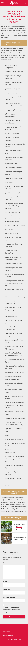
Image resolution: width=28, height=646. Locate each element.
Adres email (6, 589)
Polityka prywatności (8, 635)
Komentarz (6, 563)
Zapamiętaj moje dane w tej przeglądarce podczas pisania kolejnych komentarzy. (11, 610)
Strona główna (6, 631)
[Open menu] (2, 3)
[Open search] (25, 3)
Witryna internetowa (9, 597)
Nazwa (5, 581)
